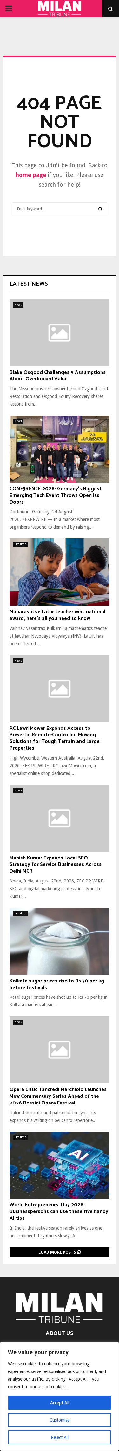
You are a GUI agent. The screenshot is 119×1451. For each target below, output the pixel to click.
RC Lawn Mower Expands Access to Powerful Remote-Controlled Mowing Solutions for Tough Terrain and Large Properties (55, 738)
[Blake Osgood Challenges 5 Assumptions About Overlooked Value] (59, 332)
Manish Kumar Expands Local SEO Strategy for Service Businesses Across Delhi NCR (56, 865)
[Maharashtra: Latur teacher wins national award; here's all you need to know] (59, 572)
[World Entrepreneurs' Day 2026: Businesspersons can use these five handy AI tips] (59, 1165)
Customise (59, 1420)
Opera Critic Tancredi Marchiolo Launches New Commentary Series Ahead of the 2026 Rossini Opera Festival (58, 1096)
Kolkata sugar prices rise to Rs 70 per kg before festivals (57, 984)
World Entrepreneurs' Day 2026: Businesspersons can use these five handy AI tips (59, 1212)
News (18, 305)
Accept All (59, 1402)
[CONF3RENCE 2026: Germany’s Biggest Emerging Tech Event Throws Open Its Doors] (59, 449)
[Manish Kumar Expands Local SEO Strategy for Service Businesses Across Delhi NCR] (59, 818)
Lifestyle (20, 544)
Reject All (60, 1437)
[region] (59, 1396)
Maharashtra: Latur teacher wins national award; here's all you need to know (57, 615)
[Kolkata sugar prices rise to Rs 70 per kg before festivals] (59, 941)
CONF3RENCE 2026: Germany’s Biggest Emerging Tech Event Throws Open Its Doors (56, 496)
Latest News (29, 284)
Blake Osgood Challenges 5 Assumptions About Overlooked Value (58, 376)
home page (31, 175)
